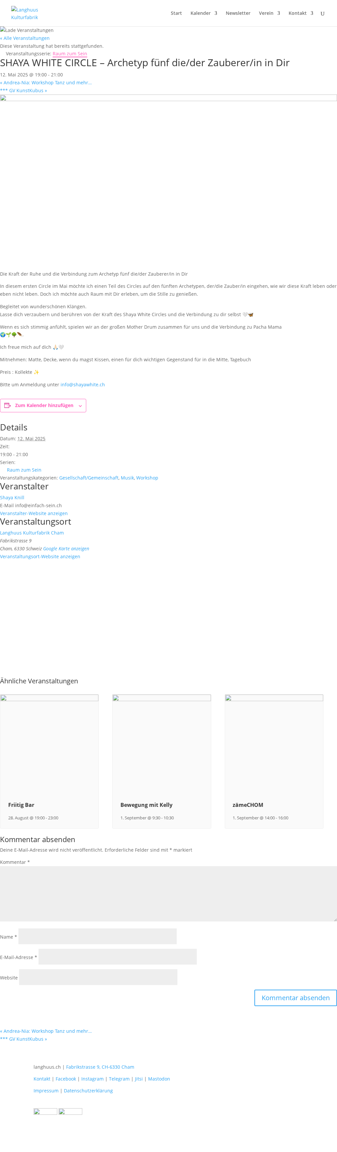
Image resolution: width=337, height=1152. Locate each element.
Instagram (92, 1079)
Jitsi (139, 1079)
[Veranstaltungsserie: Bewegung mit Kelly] (177, 818)
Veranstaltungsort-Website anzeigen (40, 556)
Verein (266, 13)
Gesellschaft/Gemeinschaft (88, 478)
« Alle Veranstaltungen (25, 38)
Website (9, 977)
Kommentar (15, 862)
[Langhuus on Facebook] (45, 1113)
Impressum (46, 1090)
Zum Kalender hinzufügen (44, 405)
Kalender (201, 13)
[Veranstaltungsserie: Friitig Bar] (61, 818)
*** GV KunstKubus (23, 90)
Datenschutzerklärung (88, 1090)
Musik (127, 478)
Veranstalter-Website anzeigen (34, 513)
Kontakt (298, 13)
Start (176, 13)
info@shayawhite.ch (83, 384)
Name (8, 937)
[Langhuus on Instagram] (70, 1113)
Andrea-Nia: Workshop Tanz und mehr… (46, 82)
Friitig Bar (21, 805)
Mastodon (159, 1079)
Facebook (66, 1079)
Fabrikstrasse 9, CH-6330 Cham (100, 1067)
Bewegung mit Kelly (146, 805)
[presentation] (49, 699)
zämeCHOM (248, 805)
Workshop (147, 478)
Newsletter (238, 13)
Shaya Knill (12, 497)
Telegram (119, 1079)
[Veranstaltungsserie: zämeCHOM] (291, 818)
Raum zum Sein (24, 470)
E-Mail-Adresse (18, 957)
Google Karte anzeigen (66, 548)
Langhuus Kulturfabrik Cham (32, 533)
